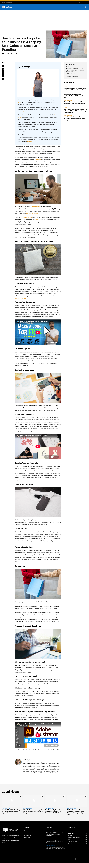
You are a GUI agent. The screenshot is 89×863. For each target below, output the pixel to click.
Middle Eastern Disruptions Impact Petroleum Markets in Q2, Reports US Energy (73, 95)
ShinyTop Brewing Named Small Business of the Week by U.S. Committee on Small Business (75, 103)
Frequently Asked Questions (72, 76)
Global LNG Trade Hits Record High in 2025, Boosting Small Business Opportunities (75, 89)
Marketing (4, 34)
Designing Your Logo (70, 71)
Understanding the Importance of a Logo (75, 68)
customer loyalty (31, 141)
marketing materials (20, 298)
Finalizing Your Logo (70, 73)
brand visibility (28, 217)
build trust (36, 219)
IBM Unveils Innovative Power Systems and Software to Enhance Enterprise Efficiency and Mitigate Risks (75, 110)
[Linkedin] (80, 2)
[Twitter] (83, 2)
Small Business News (68, 86)
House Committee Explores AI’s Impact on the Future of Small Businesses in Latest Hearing (75, 118)
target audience (22, 112)
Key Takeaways (69, 67)
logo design (38, 159)
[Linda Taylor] (18, 766)
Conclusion (68, 75)
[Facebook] (77, 2)
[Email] (3, 79)
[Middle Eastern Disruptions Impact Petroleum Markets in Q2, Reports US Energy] (33, 801)
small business (36, 206)
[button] (85, 7)
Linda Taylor (16, 53)
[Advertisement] (44, 20)
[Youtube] (86, 2)
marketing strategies (32, 213)
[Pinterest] (3, 72)
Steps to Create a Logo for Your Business (75, 70)
